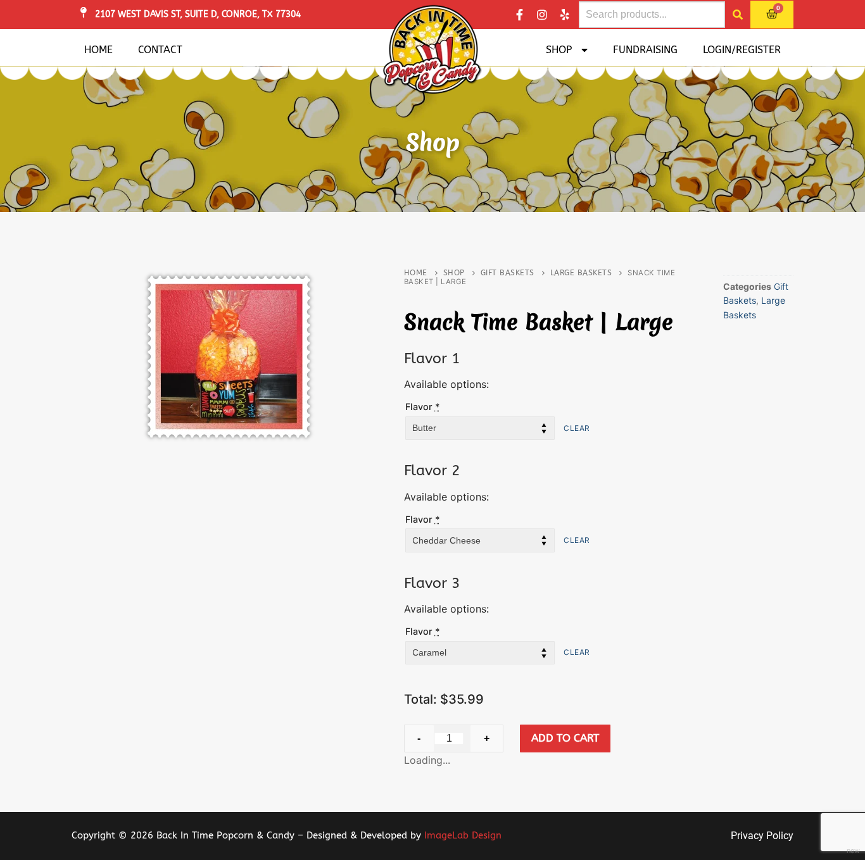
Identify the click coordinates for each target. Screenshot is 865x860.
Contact (160, 50)
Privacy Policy (762, 836)
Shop (559, 50)
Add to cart (565, 738)
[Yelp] (564, 14)
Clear (577, 428)
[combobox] (652, 14)
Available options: (446, 384)
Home (98, 50)
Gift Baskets (507, 272)
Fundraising (645, 50)
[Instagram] (542, 14)
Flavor (422, 406)
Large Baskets (581, 272)
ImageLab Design (463, 835)
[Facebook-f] (519, 14)
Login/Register (742, 50)
